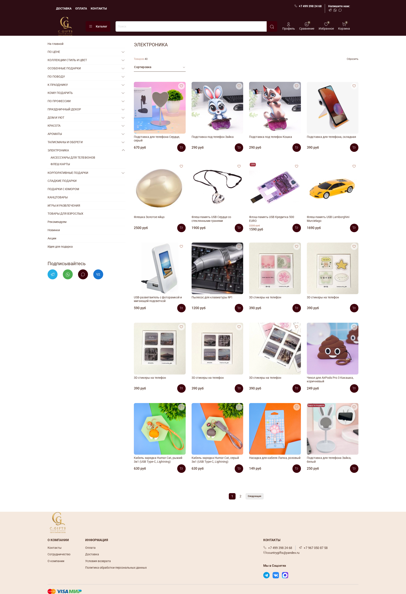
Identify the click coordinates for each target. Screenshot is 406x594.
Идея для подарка (60, 246)
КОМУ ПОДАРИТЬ (60, 93)
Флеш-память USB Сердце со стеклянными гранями (211, 218)
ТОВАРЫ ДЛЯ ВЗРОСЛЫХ (65, 213)
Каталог (101, 26)
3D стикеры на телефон (265, 297)
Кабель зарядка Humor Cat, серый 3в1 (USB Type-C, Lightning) (215, 459)
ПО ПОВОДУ (56, 76)
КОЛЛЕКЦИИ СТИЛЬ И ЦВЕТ (67, 60)
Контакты (55, 547)
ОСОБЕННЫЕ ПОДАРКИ (64, 68)
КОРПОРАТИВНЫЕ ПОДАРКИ (68, 172)
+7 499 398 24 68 (310, 6)
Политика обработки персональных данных (116, 567)
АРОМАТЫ (55, 134)
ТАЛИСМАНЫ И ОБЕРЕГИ (65, 142)
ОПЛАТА (81, 8)
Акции (52, 238)
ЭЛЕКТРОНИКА (58, 150)
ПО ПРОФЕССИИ (59, 101)
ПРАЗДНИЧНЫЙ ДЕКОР (64, 109)
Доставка (92, 554)
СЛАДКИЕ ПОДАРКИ (62, 180)
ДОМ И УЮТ (56, 117)
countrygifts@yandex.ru (282, 553)
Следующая (254, 496)
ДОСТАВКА (63, 8)
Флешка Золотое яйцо (149, 217)
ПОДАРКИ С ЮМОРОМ (63, 189)
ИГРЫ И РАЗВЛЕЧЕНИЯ (64, 205)
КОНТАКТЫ (99, 8)
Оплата (90, 547)
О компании (56, 561)
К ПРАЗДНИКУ (58, 84)
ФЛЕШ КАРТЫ (60, 164)
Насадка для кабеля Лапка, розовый (274, 458)
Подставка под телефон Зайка (213, 137)
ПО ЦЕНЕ (54, 52)
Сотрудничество (59, 554)
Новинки (54, 230)
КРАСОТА (54, 125)
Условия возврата (98, 561)
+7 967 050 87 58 (316, 548)
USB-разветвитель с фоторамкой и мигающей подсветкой (158, 299)
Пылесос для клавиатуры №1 (212, 297)
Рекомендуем (57, 222)
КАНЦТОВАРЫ (58, 197)
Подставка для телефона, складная (331, 137)
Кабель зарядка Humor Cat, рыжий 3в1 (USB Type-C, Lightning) (158, 459)
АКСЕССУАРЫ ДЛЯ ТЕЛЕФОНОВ (73, 157)
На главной (55, 43)
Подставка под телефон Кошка (270, 137)
